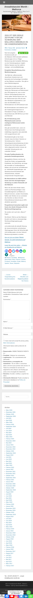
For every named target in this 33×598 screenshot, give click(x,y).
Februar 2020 (10, 504)
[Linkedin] (20, 251)
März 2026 (9, 410)
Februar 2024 (10, 438)
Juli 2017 (8, 555)
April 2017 (9, 561)
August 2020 (9, 492)
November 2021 (10, 473)
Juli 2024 (8, 428)
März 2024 (9, 436)
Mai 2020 (8, 498)
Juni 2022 (9, 459)
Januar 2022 (9, 469)
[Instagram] (17, 251)
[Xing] (6, 254)
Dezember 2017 (10, 551)
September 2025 (11, 416)
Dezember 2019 (10, 508)
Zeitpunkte (16, 263)
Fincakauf (7, 261)
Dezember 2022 (10, 447)
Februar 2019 (10, 528)
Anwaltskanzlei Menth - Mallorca (16, 8)
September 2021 (11, 477)
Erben (13, 259)
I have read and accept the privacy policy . (16, 342)
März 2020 (9, 502)
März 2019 (9, 526)
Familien (23, 259)
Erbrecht (8, 257)
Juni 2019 (9, 520)
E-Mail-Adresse (8, 328)
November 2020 (10, 486)
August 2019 (9, 516)
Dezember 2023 (10, 441)
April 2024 (9, 434)
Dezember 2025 (10, 412)
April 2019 (9, 524)
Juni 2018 (9, 541)
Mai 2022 (8, 461)
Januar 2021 (9, 481)
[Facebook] (6, 251)
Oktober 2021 (10, 475)
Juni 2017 (9, 557)
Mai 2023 (8, 443)
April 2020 (9, 500)
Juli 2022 (8, 457)
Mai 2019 (8, 522)
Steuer (11, 263)
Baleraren (22, 257)
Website (5, 334)
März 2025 (9, 422)
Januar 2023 (9, 445)
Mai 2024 (8, 432)
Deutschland (8, 259)
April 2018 (9, 543)
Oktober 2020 (10, 488)
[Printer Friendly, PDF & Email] (23, 53)
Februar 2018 (10, 547)
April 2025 (9, 420)
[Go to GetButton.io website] (29, 596)
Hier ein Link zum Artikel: (12, 237)
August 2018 (9, 539)
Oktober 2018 (10, 537)
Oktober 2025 (10, 414)
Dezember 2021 (10, 471)
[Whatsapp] (24, 251)
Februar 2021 (10, 479)
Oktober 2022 (10, 451)
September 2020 (11, 490)
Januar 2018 (9, 549)
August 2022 (9, 455)
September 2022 (11, 453)
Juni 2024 (9, 430)
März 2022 (9, 465)
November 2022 (10, 449)
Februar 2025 (10, 424)
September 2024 (11, 426)
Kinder (18, 261)
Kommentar (7, 299)
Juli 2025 (8, 418)
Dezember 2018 (10, 533)
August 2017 (9, 553)
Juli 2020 (8, 494)
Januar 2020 (9, 506)
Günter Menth (21, 48)
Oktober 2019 (10, 512)
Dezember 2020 (10, 484)
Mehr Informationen (9, 343)
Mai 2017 (8, 559)
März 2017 (9, 563)
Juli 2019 (8, 518)
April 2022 (9, 463)
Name (5, 321)
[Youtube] (10, 251)
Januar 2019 (9, 531)
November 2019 (10, 510)
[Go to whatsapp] (28, 592)
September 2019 (11, 514)
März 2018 (9, 545)
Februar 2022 (10, 467)
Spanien (7, 263)
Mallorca (23, 261)
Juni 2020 (9, 496)
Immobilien (14, 257)
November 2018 (10, 535)
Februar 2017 (10, 565)
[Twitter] (13, 251)
